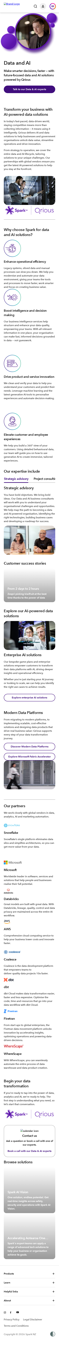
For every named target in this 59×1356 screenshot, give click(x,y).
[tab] (16, 479)
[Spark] (12, 6)
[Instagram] (5, 1312)
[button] (45, 6)
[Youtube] (17, 1312)
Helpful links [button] (11, 1291)
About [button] (7, 1300)
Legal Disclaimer (32, 1319)
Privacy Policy (11, 1319)
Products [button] (9, 1273)
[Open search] (35, 6)
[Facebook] (11, 1312)
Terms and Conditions (16, 1325)
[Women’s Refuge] (52, 1334)
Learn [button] (7, 1282)
